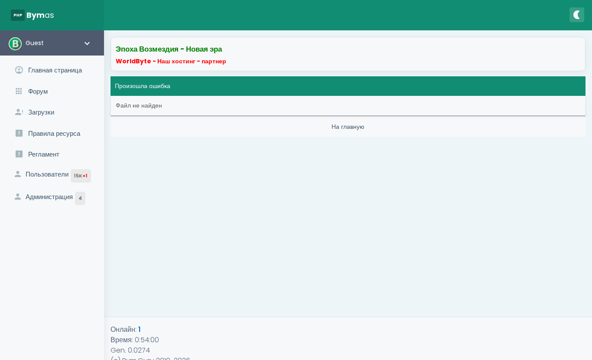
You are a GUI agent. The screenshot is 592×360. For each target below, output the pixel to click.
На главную (348, 126)
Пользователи (57, 174)
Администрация (54, 197)
